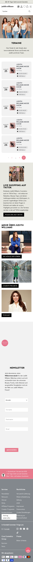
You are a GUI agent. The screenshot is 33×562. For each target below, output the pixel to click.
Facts (3, 546)
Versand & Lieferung (23, 494)
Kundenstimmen (7, 512)
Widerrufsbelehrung (23, 497)
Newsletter (5, 494)
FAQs (3, 503)
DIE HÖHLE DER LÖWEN (11, 256)
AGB (18, 503)
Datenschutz (20, 509)
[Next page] (24, 158)
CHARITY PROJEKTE (10, 286)
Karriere (4, 543)
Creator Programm (8, 509)
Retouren (5, 497)
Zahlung (19, 500)
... (15, 158)
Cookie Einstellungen (23, 512)
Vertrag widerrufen (6, 517)
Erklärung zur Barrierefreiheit (21, 516)
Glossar (4, 500)
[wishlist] (24, 6)
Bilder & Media (21, 541)
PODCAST (6, 315)
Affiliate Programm (8, 506)
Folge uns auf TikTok (13, 215)
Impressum (20, 506)
